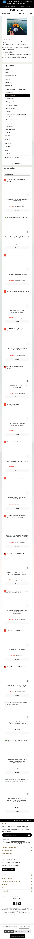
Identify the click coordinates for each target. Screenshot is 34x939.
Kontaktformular (15, 865)
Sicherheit (8, 86)
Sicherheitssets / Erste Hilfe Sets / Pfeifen (16, 115)
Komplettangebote (11, 76)
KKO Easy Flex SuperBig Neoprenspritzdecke (17, 424)
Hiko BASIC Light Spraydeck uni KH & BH (17, 237)
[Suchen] (16, 13)
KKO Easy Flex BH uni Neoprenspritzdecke (17, 311)
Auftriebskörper (10, 108)
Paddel (7, 79)
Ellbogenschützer (11, 102)
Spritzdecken (10, 95)
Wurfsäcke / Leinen (12, 105)
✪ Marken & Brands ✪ (12, 157)
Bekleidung (8, 82)
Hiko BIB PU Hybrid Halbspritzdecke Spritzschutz (17, 199)
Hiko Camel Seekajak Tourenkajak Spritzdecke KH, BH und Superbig (17, 535)
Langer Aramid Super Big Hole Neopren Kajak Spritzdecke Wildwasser (17, 761)
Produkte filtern (18, 163)
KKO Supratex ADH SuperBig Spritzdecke (17, 498)
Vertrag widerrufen (8, 869)
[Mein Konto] (24, 13)
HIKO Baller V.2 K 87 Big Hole (17, 649)
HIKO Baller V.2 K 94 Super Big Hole (17, 686)
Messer (8, 111)
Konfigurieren (9, 931)
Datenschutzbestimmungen (17, 841)
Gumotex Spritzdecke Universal (17, 274)
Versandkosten (6, 909)
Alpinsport (8, 143)
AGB (16, 842)
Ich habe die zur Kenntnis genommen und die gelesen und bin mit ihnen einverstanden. (18, 842)
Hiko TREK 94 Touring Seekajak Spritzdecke (17, 386)
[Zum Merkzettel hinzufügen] (27, 194)
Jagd (6, 150)
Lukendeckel (10, 98)
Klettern (7, 146)
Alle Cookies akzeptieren (17, 936)
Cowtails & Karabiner (12, 119)
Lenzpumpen (10, 123)
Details (17, 210)
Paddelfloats (10, 126)
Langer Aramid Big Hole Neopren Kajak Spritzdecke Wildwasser (17, 722)
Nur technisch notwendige (22, 931)
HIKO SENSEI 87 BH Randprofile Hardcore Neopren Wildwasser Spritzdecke (17, 800)
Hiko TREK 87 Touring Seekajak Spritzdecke (17, 349)
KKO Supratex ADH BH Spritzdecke (17, 461)
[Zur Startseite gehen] (17, 10)
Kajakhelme (9, 92)
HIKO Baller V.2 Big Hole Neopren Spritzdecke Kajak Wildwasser (17, 573)
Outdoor (7, 139)
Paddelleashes (10, 129)
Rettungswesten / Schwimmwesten (16, 89)
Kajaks (7, 69)
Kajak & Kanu (9, 66)
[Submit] (29, 835)
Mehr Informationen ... (24, 928)
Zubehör (7, 132)
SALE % (7, 136)
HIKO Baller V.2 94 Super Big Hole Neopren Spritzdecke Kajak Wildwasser (17, 612)
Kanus (7, 72)
